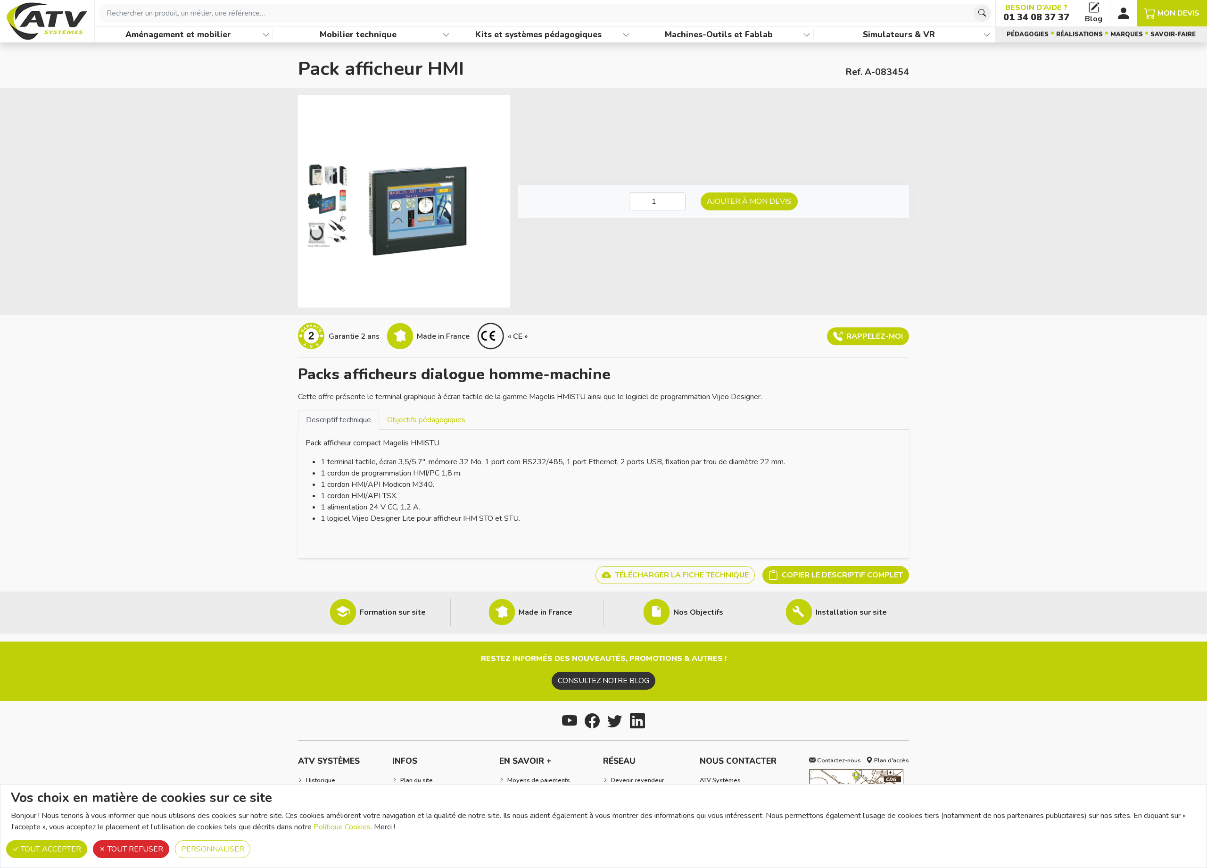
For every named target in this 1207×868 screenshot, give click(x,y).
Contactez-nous (838, 760)
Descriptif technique (338, 420)
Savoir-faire (1173, 34)
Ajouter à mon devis (749, 201)
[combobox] (545, 13)
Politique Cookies (342, 827)
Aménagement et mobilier (178, 34)
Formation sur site (393, 612)
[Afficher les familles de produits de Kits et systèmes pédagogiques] (626, 35)
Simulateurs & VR (899, 34)
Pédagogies (1028, 34)
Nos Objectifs (698, 612)
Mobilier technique (358, 34)
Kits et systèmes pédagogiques (538, 34)
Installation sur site (851, 612)
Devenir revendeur (637, 780)
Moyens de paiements (538, 780)
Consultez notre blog (603, 681)
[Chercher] (982, 13)
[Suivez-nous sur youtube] (569, 719)
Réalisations (1079, 34)
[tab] (338, 419)
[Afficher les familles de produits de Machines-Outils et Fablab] (806, 35)
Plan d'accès (891, 760)
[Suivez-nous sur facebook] (592, 719)
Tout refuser (134, 849)
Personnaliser (212, 849)
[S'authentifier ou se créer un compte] (1123, 13)
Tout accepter (50, 849)
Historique (320, 780)
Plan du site (416, 780)
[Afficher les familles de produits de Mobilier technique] (446, 35)
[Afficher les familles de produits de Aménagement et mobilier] (266, 35)
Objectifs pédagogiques (426, 420)
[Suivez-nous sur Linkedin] (637, 719)
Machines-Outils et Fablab (719, 34)
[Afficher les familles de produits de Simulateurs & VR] (986, 35)
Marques (1126, 34)
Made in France (545, 612)
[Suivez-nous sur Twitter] (614, 719)
